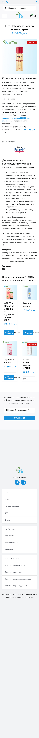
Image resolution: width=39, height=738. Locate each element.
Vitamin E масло (9, 361)
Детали (17, 332)
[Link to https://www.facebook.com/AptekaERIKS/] (17, 482)
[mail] (3, 2)
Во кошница (10, 332)
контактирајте (29, 129)
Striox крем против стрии (27, 363)
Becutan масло (27, 304)
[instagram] (36, 2)
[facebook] (32, 2)
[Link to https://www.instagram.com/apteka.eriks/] (23, 482)
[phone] (7, 2)
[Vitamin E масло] (9, 348)
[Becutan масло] (29, 292)
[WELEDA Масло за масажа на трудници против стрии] (9, 292)
